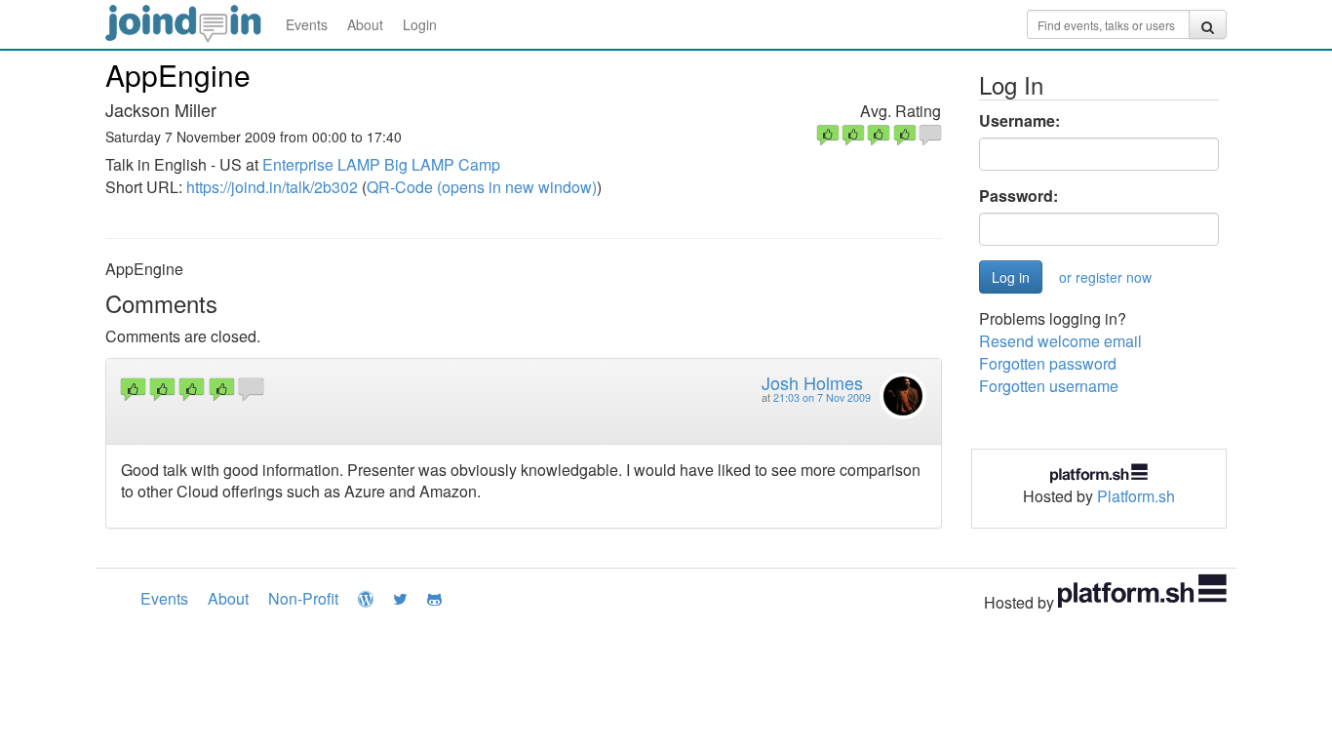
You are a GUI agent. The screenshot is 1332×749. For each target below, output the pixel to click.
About (365, 24)
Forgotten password (1048, 363)
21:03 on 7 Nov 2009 (822, 397)
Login (420, 24)
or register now (1105, 277)
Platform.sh (1136, 496)
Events (307, 24)
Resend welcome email (1060, 341)
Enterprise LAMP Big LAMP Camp (381, 164)
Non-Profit (303, 598)
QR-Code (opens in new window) (482, 187)
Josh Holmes (812, 382)
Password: (1018, 196)
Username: (1019, 121)
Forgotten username (1048, 385)
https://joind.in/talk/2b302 (272, 187)
